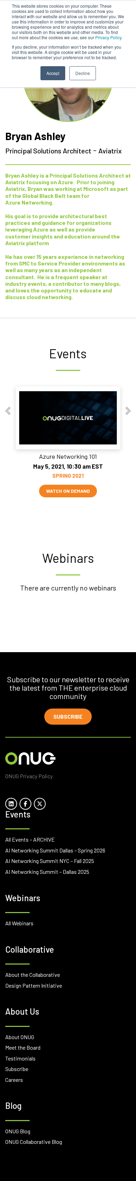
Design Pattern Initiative (33, 985)
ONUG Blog (17, 1131)
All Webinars (19, 923)
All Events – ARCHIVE (30, 839)
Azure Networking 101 (68, 456)
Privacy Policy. (108, 37)
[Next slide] (128, 410)
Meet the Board (22, 1047)
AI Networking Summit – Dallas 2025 (47, 871)
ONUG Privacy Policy (29, 776)
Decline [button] (82, 73)
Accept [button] (52, 73)
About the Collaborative (32, 974)
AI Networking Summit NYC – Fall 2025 (49, 860)
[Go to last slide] (7, 410)
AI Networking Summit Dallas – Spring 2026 (55, 850)
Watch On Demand (68, 491)
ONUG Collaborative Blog (33, 1141)
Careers (14, 1079)
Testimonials (20, 1058)
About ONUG (19, 1037)
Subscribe (68, 716)
